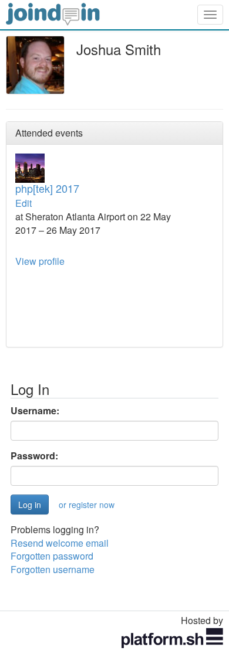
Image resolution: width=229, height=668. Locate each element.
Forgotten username (53, 569)
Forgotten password (52, 556)
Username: (35, 410)
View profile (40, 261)
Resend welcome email (60, 543)
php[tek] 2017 (47, 188)
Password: (34, 455)
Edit (23, 203)
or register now (86, 504)
